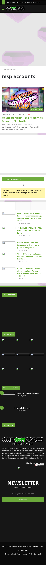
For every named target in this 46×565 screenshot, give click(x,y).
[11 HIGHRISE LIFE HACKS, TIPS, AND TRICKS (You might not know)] (8, 233)
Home (5, 69)
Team (19, 554)
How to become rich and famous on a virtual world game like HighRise (28, 245)
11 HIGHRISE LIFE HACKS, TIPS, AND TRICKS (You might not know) (29, 230)
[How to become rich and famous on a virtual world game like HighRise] (8, 245)
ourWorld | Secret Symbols (28, 393)
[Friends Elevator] (8, 413)
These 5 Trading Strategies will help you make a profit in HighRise (29, 256)
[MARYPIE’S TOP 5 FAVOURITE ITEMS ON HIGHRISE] (37, 374)
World (25, 554)
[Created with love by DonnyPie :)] (15, 8)
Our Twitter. (8, 425)
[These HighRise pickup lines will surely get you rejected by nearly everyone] (8, 371)
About (13, 554)
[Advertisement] (23, 38)
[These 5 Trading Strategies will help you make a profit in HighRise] (8, 259)
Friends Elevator (23, 408)
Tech (30, 554)
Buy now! (37, 554)
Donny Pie (6, 114)
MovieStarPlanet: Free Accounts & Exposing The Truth (22, 119)
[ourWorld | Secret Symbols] (8, 398)
